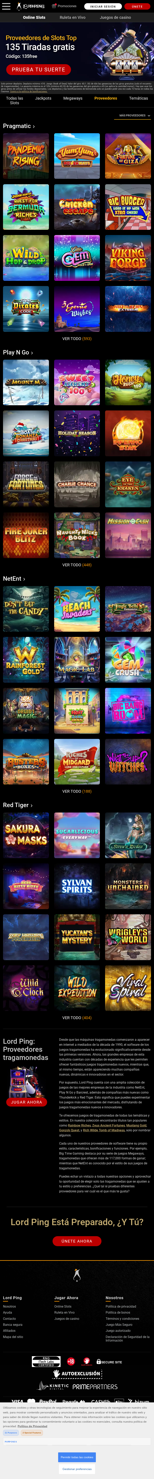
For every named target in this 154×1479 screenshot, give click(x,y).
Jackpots (43, 98)
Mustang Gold (136, 1125)
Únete (137, 6)
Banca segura (12, 1325)
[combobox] (114, 115)
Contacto (9, 1319)
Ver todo (77, 338)
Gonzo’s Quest (69, 1130)
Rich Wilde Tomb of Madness (104, 1130)
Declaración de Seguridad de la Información (128, 1338)
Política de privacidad (121, 1306)
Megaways (72, 98)
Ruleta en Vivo (72, 17)
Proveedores (105, 98)
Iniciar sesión (103, 6)
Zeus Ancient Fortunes (108, 1125)
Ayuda (7, 1312)
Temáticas (138, 98)
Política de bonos (118, 1312)
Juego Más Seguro (119, 1325)
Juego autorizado (118, 1331)
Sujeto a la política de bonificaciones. (29, 91)
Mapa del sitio (13, 1337)
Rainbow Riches (79, 1125)
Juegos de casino (115, 17)
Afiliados (9, 1331)
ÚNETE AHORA (77, 1241)
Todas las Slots (14, 100)
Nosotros (9, 1306)
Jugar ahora (26, 1102)
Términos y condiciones (122, 1319)
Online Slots (34, 17)
